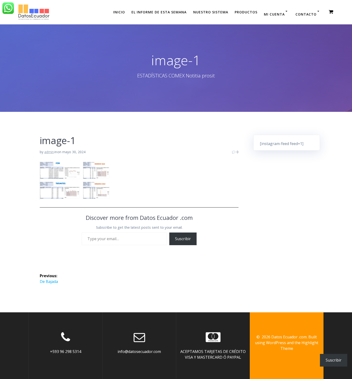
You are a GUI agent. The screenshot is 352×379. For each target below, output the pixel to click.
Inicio (119, 12)
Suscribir (183, 238)
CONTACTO (306, 14)
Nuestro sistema (210, 12)
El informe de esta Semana (159, 12)
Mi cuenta (274, 14)
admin (49, 152)
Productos (246, 12)
